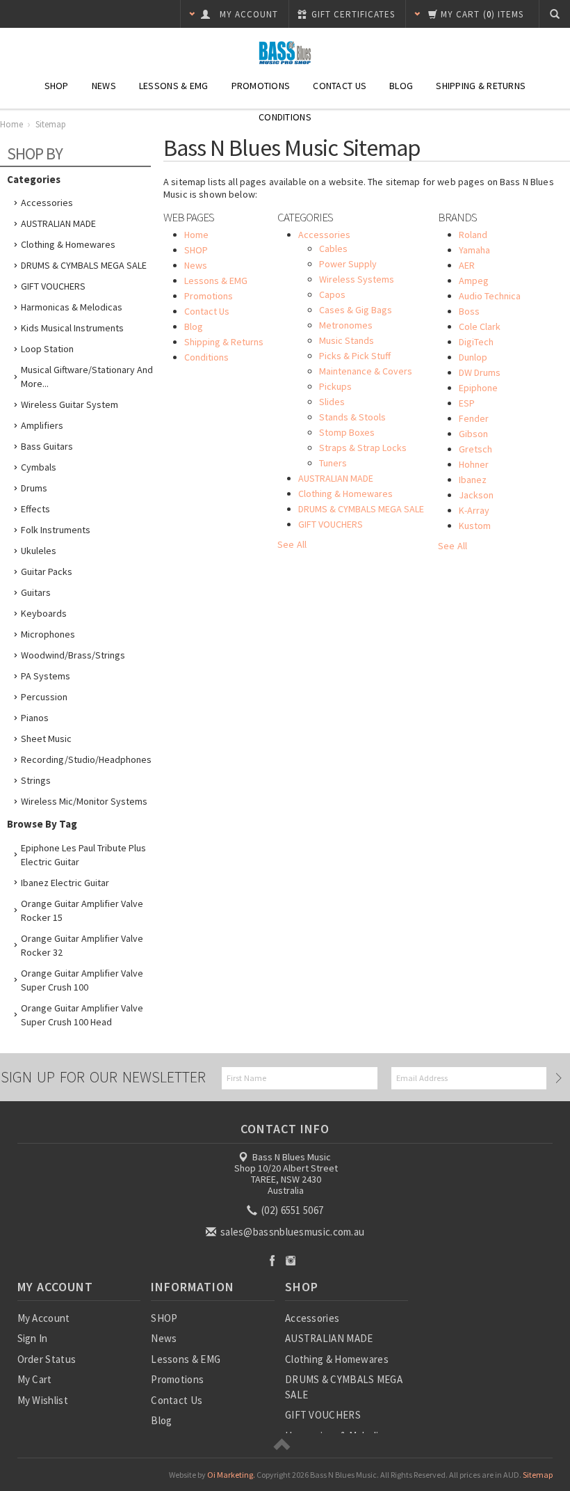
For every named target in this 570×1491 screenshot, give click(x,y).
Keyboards (44, 613)
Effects (35, 509)
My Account (43, 1318)
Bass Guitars (47, 446)
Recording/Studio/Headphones (86, 759)
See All (292, 544)
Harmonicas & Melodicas (71, 307)
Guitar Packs (46, 571)
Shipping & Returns (481, 85)
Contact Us (339, 85)
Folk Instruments (55, 529)
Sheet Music (46, 738)
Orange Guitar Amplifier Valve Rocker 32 (82, 945)
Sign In (32, 1338)
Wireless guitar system (69, 404)
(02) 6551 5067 (291, 1210)
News (104, 85)
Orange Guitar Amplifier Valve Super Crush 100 (82, 980)
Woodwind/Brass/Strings (73, 655)
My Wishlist (42, 1400)
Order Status (46, 1359)
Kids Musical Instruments (72, 328)
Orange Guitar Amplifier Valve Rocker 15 (82, 910)
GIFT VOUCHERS (53, 286)
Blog (401, 85)
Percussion (44, 697)
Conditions (285, 117)
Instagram (291, 1260)
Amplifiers (42, 425)
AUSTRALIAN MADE (58, 223)
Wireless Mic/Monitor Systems (84, 801)
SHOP (56, 85)
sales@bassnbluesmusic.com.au (291, 1231)
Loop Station (47, 348)
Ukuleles (38, 550)
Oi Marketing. (231, 1474)
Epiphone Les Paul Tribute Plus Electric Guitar (83, 855)
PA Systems (45, 676)
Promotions (261, 85)
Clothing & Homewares (68, 244)
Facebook (272, 1260)
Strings (36, 780)
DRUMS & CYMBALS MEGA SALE (84, 265)
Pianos (35, 717)
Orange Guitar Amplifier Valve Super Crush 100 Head (82, 1015)
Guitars (36, 592)
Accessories (47, 202)
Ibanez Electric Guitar (65, 882)
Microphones (48, 634)
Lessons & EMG (174, 85)
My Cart (34, 1379)
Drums (34, 488)
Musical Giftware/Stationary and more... (87, 376)
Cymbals (38, 467)
